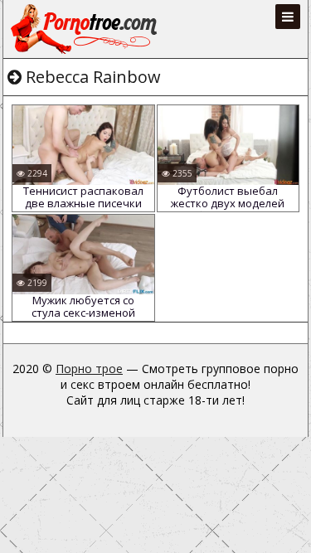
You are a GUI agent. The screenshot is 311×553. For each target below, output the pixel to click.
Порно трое (89, 368)
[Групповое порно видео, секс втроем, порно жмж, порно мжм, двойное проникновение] (85, 29)
